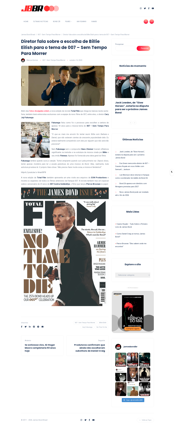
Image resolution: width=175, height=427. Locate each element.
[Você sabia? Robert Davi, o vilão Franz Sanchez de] (120, 360)
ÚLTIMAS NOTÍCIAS (40, 21)
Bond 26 (122, 78)
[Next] (135, 123)
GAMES (94, 21)
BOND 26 (56, 21)
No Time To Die (102, 327)
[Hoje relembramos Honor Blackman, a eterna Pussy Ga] (120, 389)
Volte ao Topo (146, 420)
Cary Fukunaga (87, 327)
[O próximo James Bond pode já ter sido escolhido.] (144, 360)
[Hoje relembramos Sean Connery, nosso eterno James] (132, 374)
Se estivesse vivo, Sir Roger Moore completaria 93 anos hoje (40, 347)
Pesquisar (119, 44)
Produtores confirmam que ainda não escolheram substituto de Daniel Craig (89, 347)
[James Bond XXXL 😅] (132, 389)
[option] (132, 94)
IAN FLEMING (81, 21)
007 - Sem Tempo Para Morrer (53, 60)
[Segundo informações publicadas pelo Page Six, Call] (132, 360)
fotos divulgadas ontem (39, 111)
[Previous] (130, 123)
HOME (26, 21)
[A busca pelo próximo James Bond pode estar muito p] (144, 374)
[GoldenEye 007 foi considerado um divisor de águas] (120, 374)
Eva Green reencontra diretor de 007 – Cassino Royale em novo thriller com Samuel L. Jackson (132, 166)
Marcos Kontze (32, 60)
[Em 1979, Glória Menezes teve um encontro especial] (144, 389)
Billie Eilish (102, 322)
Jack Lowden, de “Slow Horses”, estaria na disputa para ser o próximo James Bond (132, 107)
